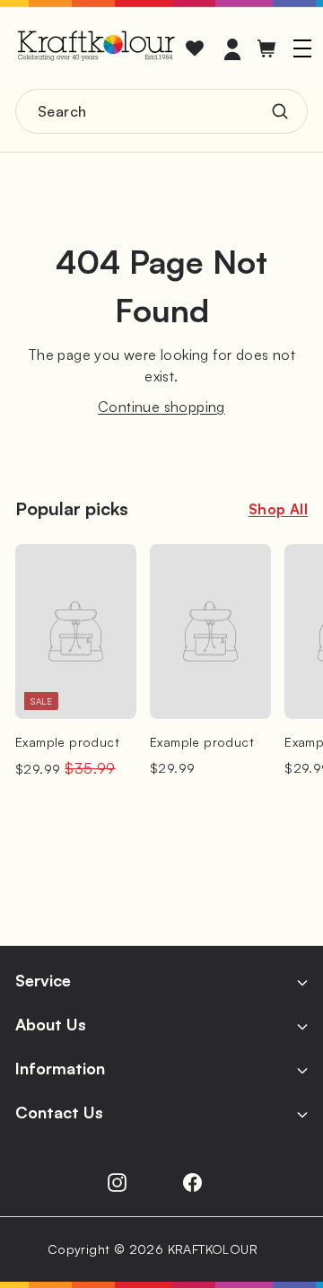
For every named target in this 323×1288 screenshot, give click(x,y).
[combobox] (161, 111)
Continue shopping (161, 407)
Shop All (278, 509)
